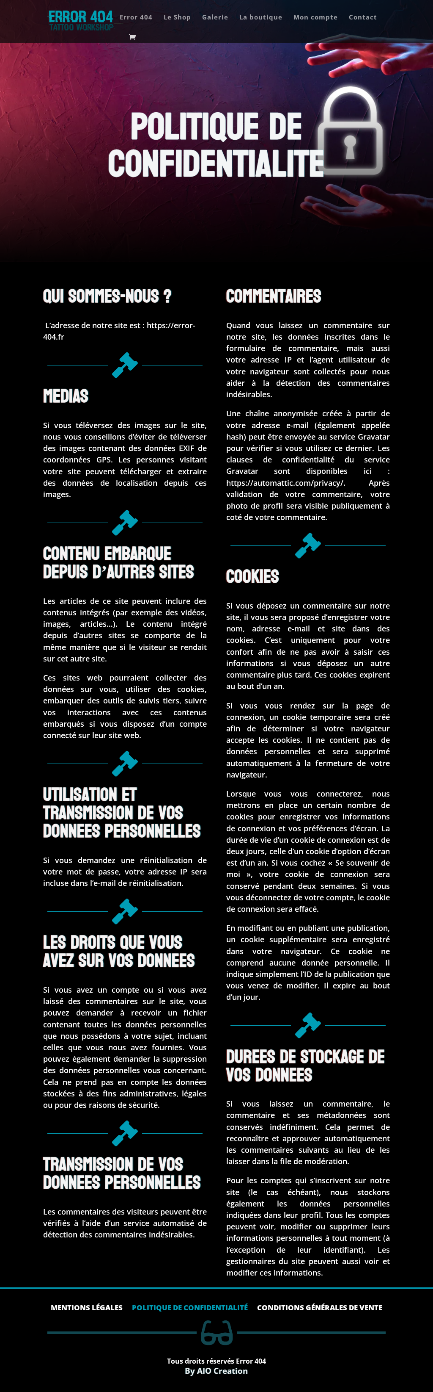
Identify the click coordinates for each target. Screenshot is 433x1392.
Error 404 (136, 17)
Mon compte (315, 17)
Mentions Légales (87, 1308)
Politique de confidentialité (190, 1308)
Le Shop (177, 17)
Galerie (215, 17)
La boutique (260, 17)
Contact (363, 17)
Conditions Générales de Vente (319, 1308)
